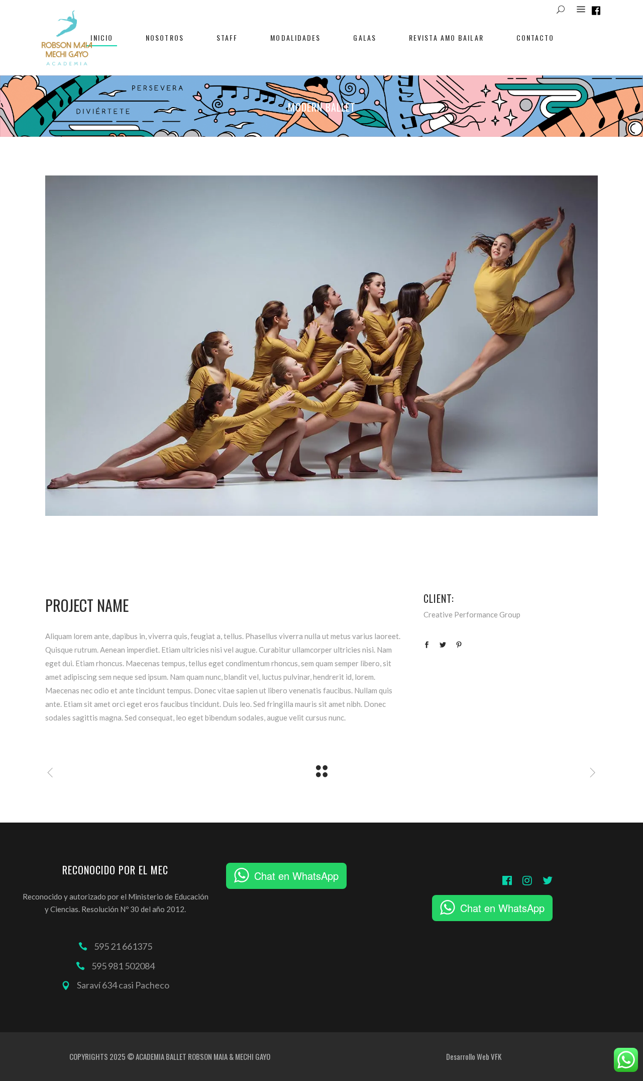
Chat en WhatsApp (296, 875)
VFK (496, 1056)
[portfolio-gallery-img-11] (321, 345)
